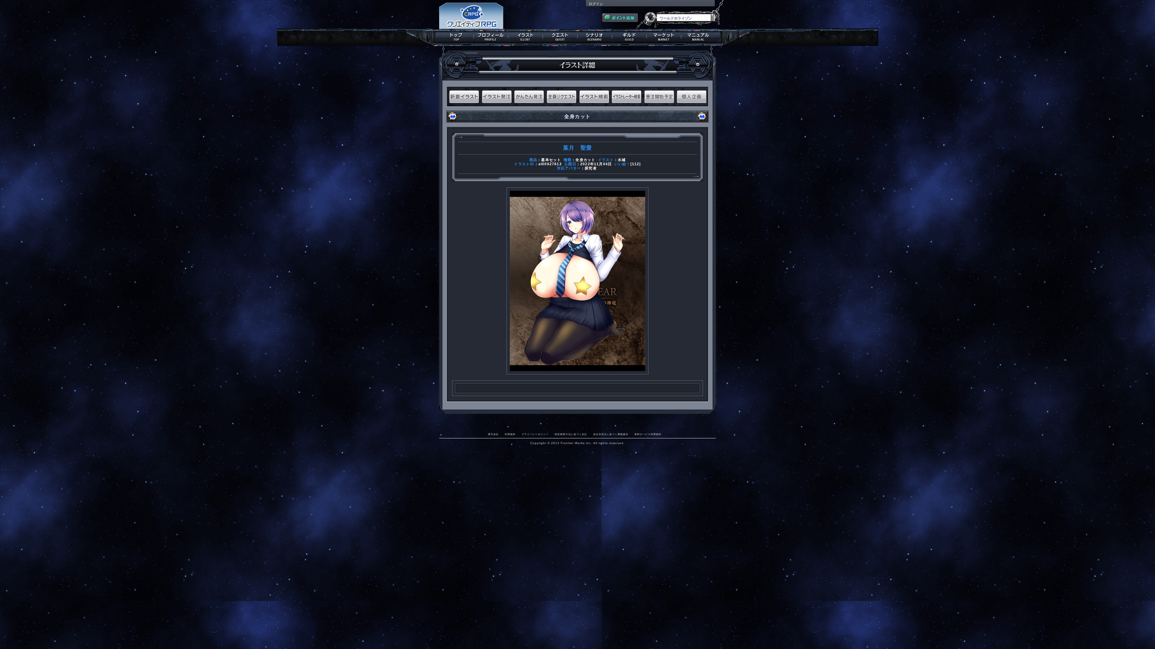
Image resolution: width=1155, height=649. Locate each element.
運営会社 (493, 434)
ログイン (596, 4)
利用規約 (510, 434)
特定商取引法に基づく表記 (571, 434)
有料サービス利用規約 (647, 434)
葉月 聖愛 (577, 148)
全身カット (585, 160)
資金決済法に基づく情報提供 (610, 434)
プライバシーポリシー (535, 434)
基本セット (551, 160)
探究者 (591, 168)
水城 (622, 160)
